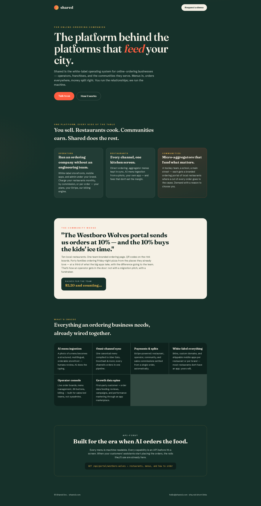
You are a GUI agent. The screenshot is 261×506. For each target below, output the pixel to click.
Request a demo (194, 7)
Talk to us (64, 95)
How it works (89, 96)
